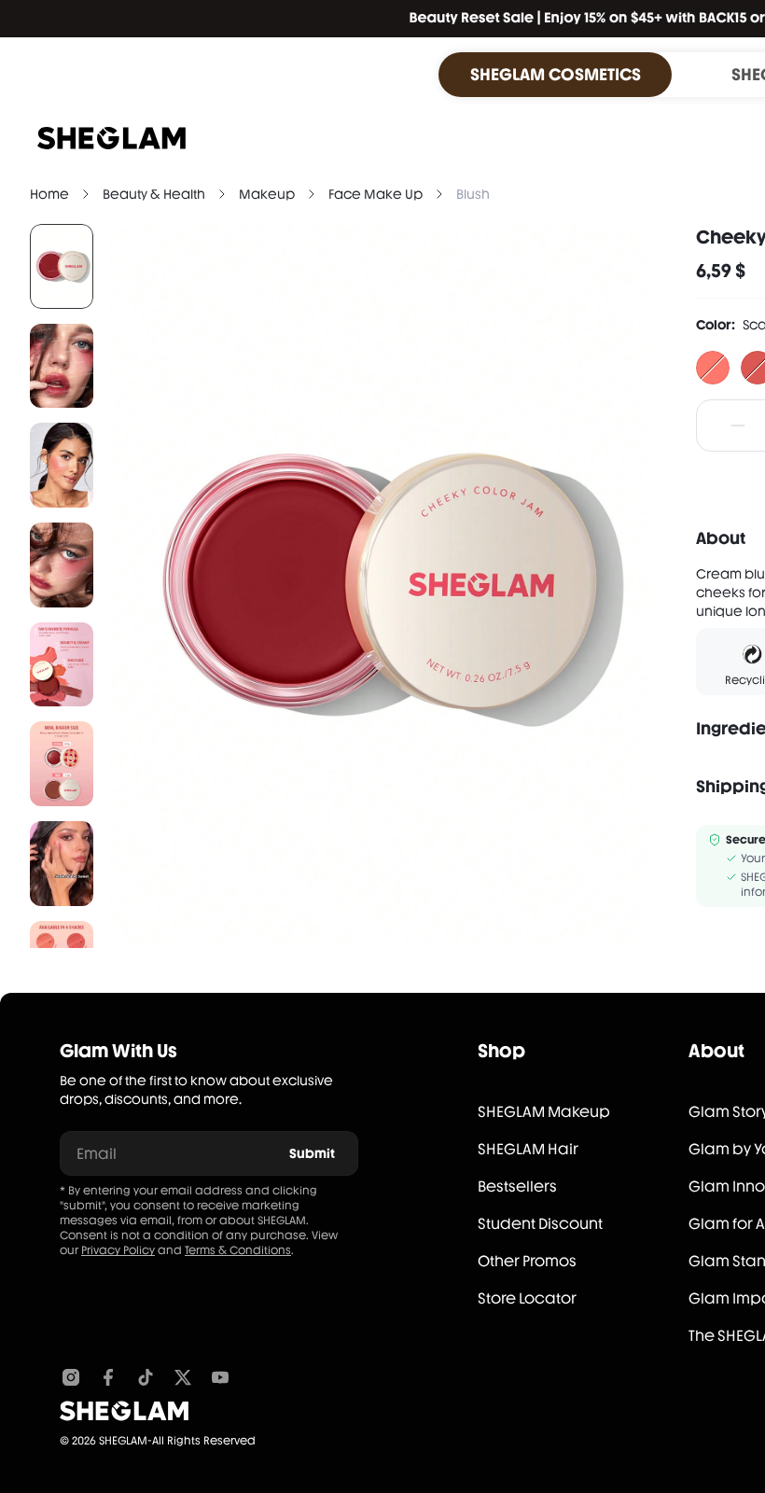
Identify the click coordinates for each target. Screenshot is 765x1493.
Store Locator (527, 1298)
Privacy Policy (118, 1250)
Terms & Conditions (238, 1250)
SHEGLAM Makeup (544, 1112)
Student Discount (540, 1224)
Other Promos (527, 1261)
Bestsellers (517, 1186)
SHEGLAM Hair (528, 1149)
